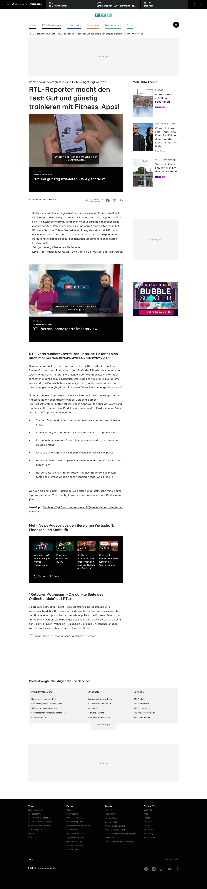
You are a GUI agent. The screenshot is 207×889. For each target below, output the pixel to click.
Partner (70, 806)
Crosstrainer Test (39, 717)
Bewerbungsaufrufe (37, 830)
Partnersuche (72, 818)
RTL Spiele (149, 822)
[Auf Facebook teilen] (108, 200)
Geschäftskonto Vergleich (78, 826)
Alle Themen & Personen (39, 818)
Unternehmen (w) (74, 842)
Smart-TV (32, 838)
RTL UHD (32, 834)
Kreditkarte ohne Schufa (99, 704)
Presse (147, 818)
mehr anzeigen (103, 725)
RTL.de (31, 806)
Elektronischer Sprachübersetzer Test (48, 713)
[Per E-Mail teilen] (114, 200)
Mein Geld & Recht (46, 34)
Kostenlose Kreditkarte (99, 717)
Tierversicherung (96, 713)
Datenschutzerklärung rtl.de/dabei (121, 834)
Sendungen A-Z (35, 810)
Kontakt (108, 810)
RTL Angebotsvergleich (144, 713)
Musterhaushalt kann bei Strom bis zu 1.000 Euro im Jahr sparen (84, 251)
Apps (38, 636)
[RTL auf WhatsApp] (177, 869)
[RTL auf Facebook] (146, 869)
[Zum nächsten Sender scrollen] (200, 4)
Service (108, 806)
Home (30, 859)
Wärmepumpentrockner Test (44, 708)
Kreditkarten (72, 830)
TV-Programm (34, 814)
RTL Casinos (139, 699)
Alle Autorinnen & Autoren (40, 822)
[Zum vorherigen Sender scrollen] (194, 4)
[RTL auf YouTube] (169, 869)
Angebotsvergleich (75, 838)
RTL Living (148, 834)
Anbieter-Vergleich (75, 846)
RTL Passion (149, 838)
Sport (46, 636)
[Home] (103, 15)
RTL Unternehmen (142, 717)
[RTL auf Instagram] (154, 869)
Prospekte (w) (72, 850)
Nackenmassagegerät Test (43, 699)
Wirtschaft (78, 636)
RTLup (146, 826)
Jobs (146, 814)
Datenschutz (111, 822)
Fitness (90, 636)
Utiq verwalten (112, 838)
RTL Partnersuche (142, 708)
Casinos (70, 810)
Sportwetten (72, 814)
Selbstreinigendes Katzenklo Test (46, 704)
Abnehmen (93, 708)
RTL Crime (148, 830)
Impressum (110, 814)
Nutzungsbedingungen (115, 826)
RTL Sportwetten (141, 704)
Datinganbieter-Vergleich (100, 699)
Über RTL (148, 810)
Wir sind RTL (150, 806)
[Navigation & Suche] (176, 25)
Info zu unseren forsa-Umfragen (119, 842)
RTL (32, 34)
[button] (42, 203)
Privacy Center (111, 818)
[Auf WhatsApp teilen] (121, 200)
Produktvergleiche (74, 822)
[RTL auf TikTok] (162, 869)
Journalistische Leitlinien (39, 826)
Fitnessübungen (60, 636)
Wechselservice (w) (75, 834)
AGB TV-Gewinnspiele (115, 830)
